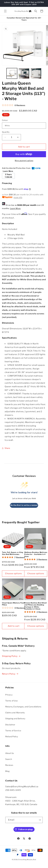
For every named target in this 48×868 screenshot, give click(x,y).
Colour (5, 120)
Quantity (5, 132)
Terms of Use (11, 701)
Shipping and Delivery (15, 718)
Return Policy (8, 674)
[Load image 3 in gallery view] (36, 73)
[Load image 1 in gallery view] (12, 73)
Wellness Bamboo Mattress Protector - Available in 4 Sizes (35, 554)
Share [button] (7, 448)
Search (8, 759)
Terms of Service (13, 730)
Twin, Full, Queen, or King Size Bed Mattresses (12, 553)
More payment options (24, 160)
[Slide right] (45, 74)
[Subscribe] (40, 820)
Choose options (13, 573)
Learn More (15, 208)
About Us (9, 753)
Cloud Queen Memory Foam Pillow (13, 604)
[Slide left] (3, 74)
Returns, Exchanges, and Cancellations (23, 706)
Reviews (9, 765)
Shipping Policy (10, 656)
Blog (7, 771)
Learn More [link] (8, 171)
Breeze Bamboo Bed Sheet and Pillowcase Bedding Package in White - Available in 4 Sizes (35, 606)
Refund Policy (11, 736)
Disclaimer (10, 724)
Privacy (8, 695)
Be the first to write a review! (24, 505)
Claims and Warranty (15, 712)
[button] (5, 11)
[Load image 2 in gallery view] (24, 73)
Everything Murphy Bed (27, 859)
